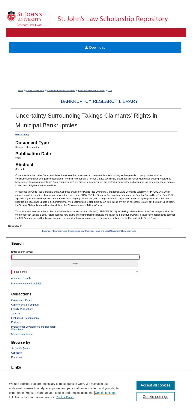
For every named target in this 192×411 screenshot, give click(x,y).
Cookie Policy (65, 397)
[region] (96, 390)
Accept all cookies (155, 385)
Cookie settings (105, 392)
